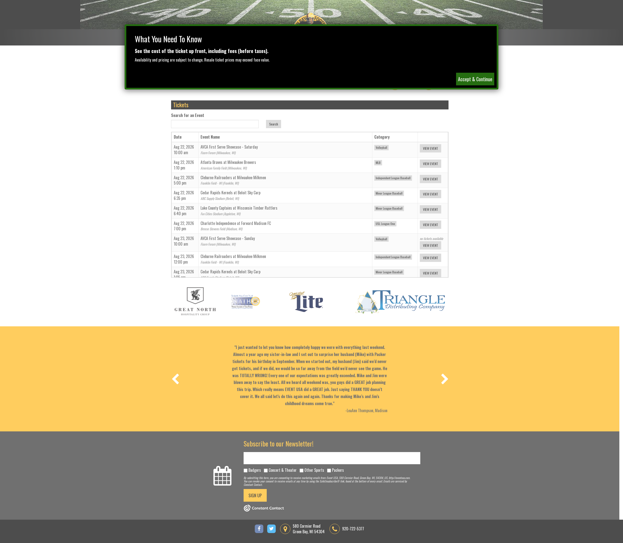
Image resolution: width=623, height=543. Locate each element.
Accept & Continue (475, 79)
